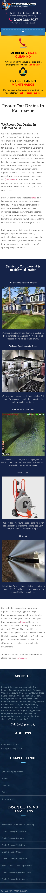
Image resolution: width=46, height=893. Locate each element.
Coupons (6, 785)
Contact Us (7, 799)
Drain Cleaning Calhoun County (16, 872)
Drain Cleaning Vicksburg (14, 845)
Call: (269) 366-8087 (23, 724)
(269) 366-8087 (11, 179)
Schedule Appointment (12, 771)
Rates (4, 792)
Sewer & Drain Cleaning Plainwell (17, 865)
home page (21, 658)
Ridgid (23, 622)
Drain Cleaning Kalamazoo (14, 831)
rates (33, 198)
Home (4, 778)
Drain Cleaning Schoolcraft (14, 858)
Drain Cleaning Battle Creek (15, 879)
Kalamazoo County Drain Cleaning (18, 824)
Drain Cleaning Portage (13, 838)
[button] (23, 32)
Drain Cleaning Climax (12, 852)
